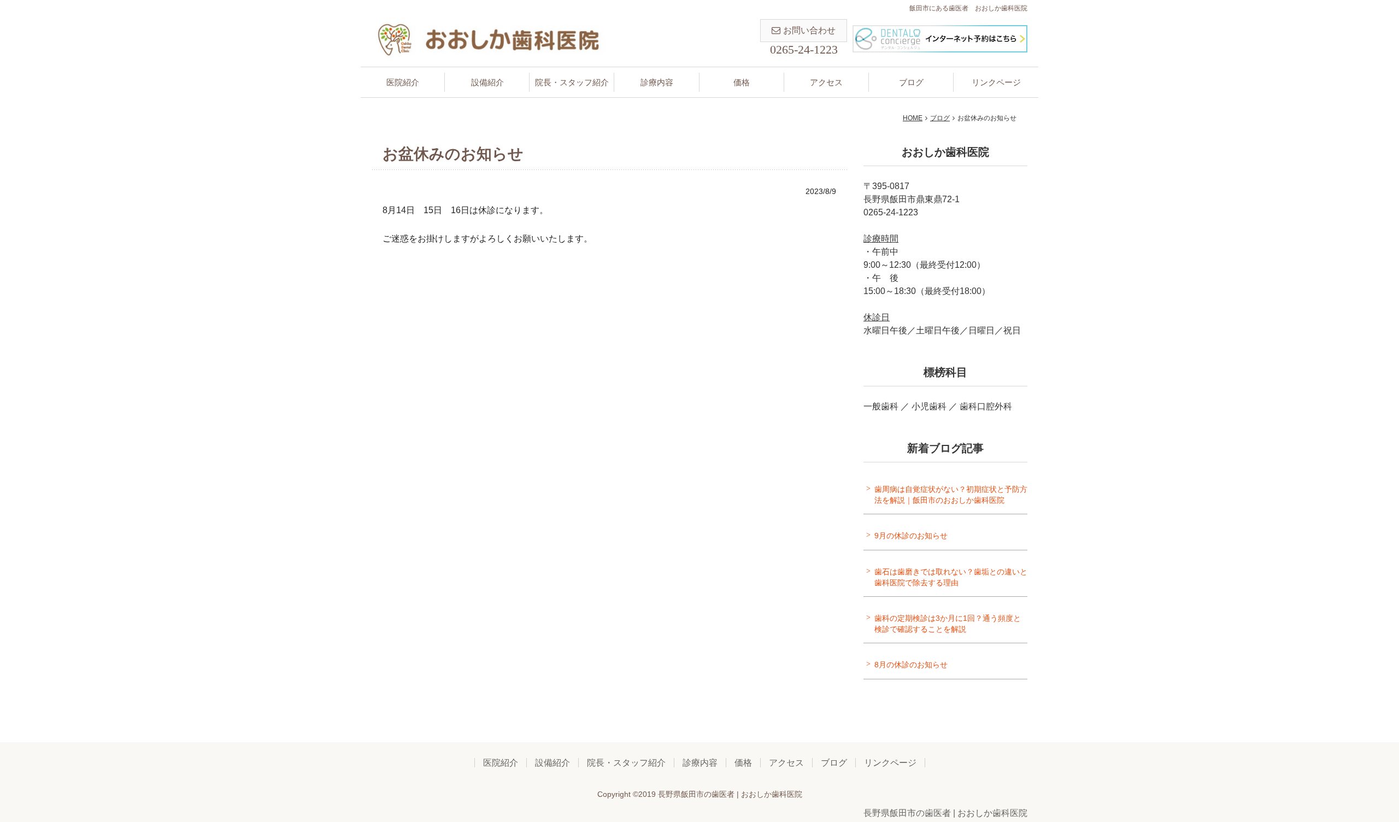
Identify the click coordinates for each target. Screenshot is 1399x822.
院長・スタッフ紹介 (572, 82)
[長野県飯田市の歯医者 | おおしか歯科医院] (489, 38)
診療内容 (656, 82)
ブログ (911, 82)
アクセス (826, 82)
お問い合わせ (809, 30)
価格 (741, 82)
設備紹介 (487, 82)
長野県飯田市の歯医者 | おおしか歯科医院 (945, 813)
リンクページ (996, 82)
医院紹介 (402, 82)
